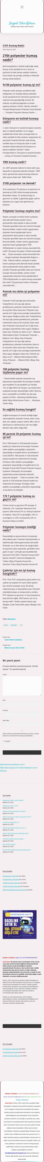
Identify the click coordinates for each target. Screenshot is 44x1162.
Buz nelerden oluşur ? (9, 844)
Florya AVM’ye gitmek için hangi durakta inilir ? (17, 850)
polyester (14, 625)
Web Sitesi (6, 720)
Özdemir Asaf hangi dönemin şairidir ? (14, 811)
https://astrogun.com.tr (28, 768)
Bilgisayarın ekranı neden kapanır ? (13, 800)
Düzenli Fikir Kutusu (22, 23)
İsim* (4, 700)
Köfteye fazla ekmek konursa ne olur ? (14, 828)
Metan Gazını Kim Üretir (14, 648)
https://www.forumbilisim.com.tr (12, 764)
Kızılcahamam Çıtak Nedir (11, 876)
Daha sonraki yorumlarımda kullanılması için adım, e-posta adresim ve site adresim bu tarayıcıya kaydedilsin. (21, 735)
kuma (5, 625)
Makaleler (12, 619)
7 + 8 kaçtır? (7, 741)
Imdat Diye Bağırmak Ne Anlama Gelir (14, 890)
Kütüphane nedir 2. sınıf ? (10, 806)
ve (21, 625)
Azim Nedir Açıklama (13, 640)
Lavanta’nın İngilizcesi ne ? (11, 822)
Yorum (5, 674)
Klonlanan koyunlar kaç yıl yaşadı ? (13, 839)
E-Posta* (5, 710)
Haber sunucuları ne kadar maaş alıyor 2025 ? (17, 817)
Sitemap (3, 771)
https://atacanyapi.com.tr (9, 768)
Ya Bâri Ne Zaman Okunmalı (11, 883)
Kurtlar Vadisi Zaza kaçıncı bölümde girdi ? (16, 833)
